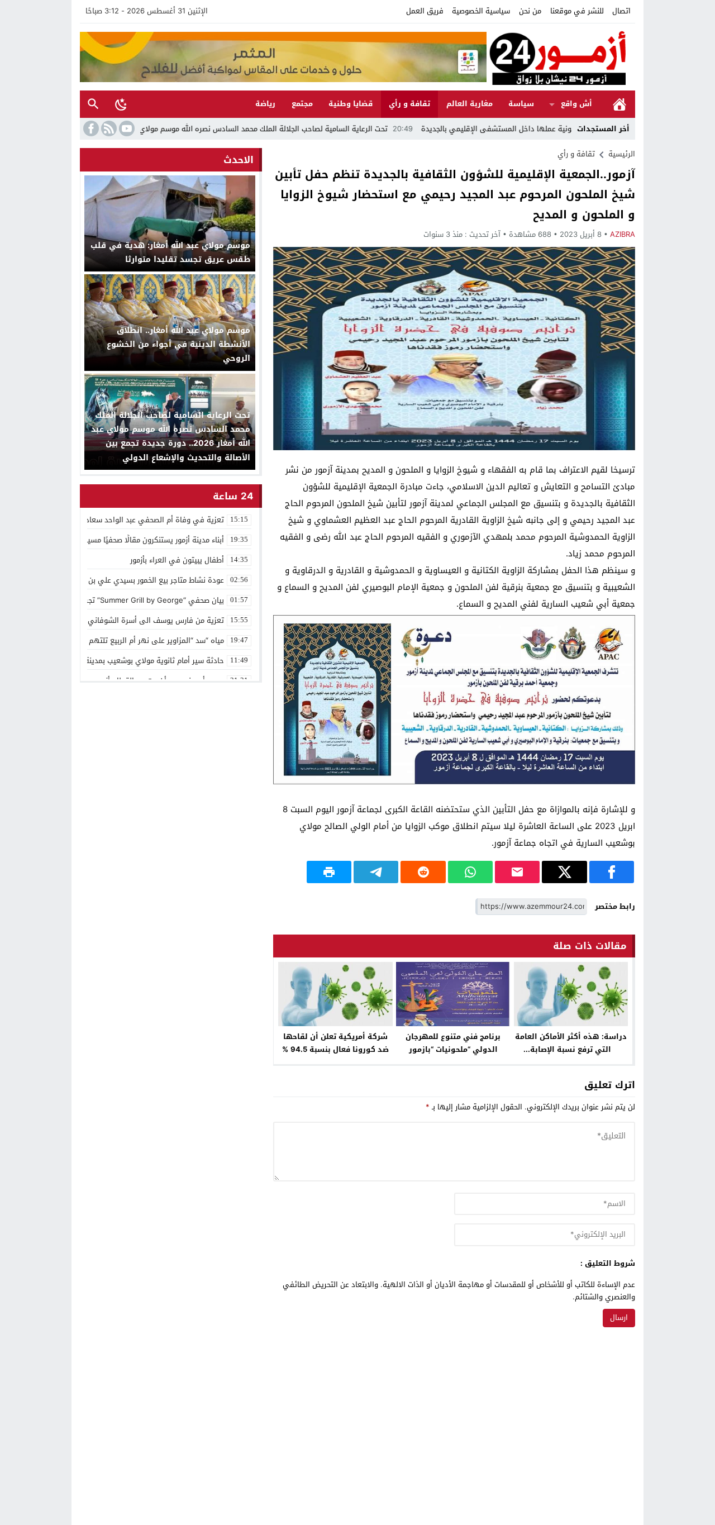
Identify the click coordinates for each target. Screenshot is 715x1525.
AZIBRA (622, 234)
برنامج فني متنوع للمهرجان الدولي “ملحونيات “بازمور (453, 1043)
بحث (93, 104)
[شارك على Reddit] (422, 872)
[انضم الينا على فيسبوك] (90, 128)
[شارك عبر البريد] (517, 872)
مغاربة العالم (469, 104)
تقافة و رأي (409, 104)
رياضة (265, 104)
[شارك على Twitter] (564, 872)
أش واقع (576, 104)
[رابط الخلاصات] (108, 128)
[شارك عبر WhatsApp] (470, 872)
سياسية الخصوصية (481, 11)
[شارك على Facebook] (611, 872)
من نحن (530, 11)
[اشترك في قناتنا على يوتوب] (126, 128)
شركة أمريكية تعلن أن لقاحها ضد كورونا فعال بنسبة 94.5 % (335, 1043)
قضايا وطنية (350, 104)
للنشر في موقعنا (577, 11)
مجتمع (302, 104)
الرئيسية (619, 104)
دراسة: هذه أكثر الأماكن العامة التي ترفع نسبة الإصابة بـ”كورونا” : (571, 1049)
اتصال (621, 11)
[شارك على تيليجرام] (375, 872)
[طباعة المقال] (329, 872)
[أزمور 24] (561, 57)
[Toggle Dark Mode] (121, 103)
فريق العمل (425, 11)
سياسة (521, 104)
